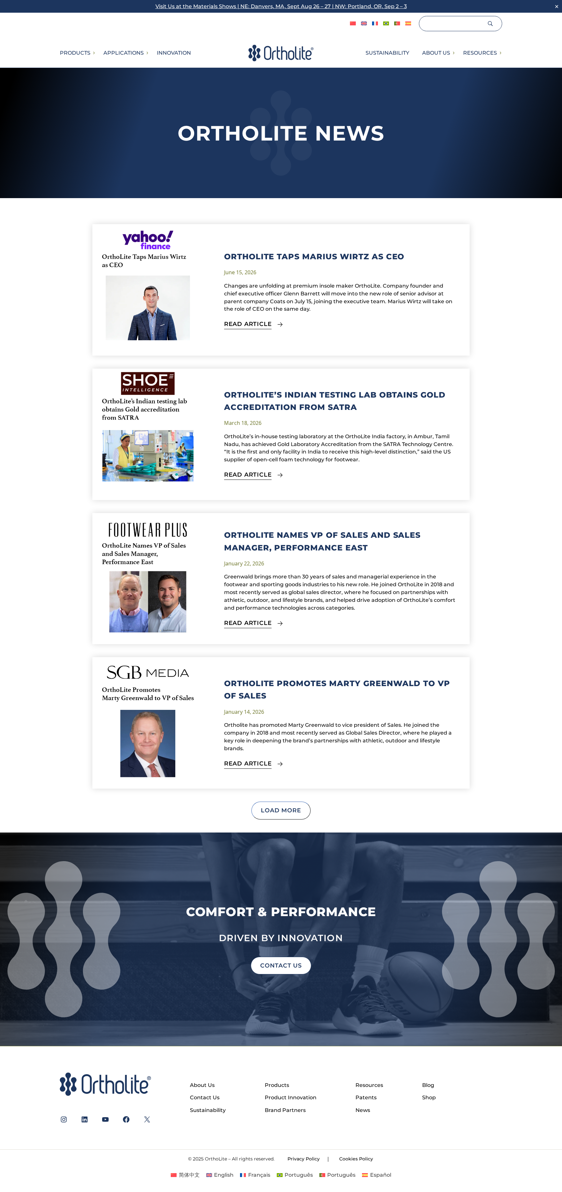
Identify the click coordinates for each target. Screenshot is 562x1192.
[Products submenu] (93, 53)
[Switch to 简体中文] (353, 23)
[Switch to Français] (375, 23)
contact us (281, 965)
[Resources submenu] (500, 53)
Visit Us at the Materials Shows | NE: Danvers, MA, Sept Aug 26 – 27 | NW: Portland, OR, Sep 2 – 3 (281, 6)
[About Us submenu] (453, 53)
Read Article (248, 323)
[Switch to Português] (386, 23)
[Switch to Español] (408, 23)
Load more (281, 810)
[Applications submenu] (147, 53)
